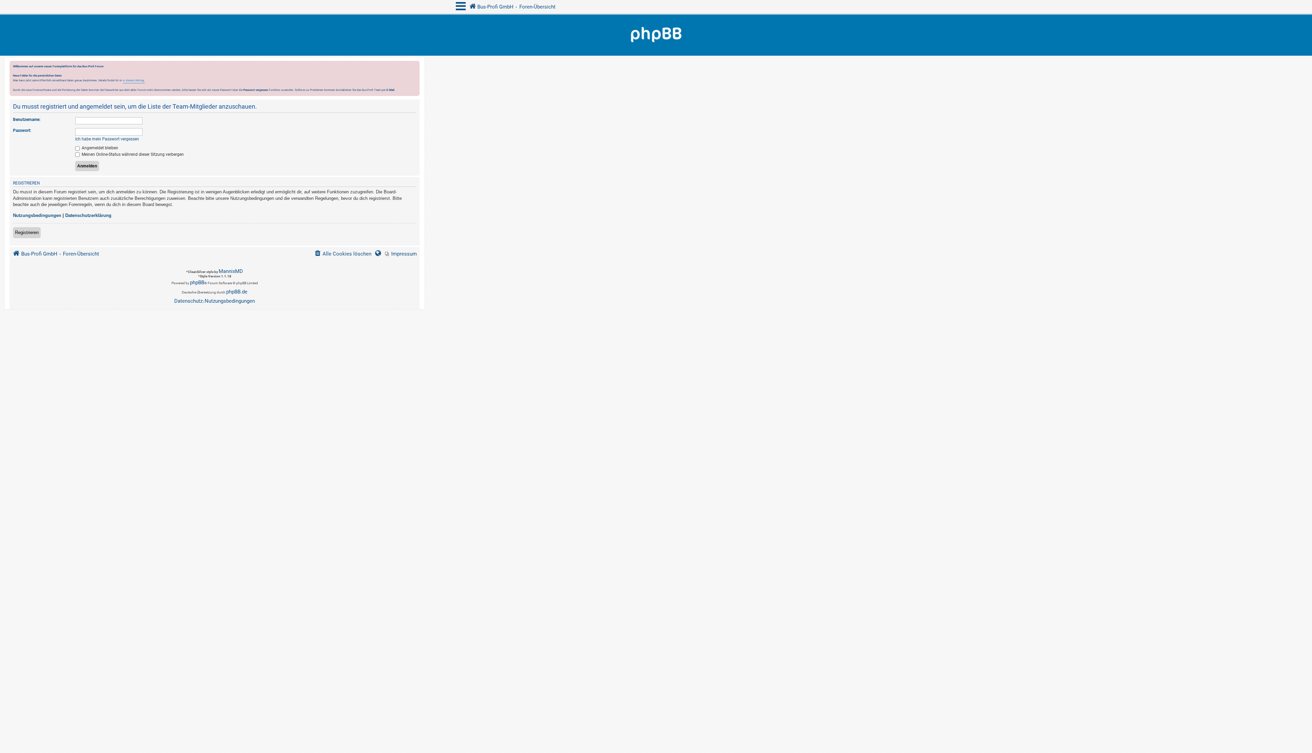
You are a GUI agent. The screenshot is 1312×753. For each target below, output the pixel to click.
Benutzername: (26, 119)
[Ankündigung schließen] (415, 67)
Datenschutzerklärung (88, 215)
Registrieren (27, 232)
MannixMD (231, 271)
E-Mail (390, 90)
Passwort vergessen (255, 90)
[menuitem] (401, 254)
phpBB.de (236, 292)
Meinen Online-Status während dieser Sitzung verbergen (132, 154)
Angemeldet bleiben (99, 148)
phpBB (197, 282)
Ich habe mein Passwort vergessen (107, 139)
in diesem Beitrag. (134, 80)
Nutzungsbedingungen (37, 215)
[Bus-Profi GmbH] (656, 35)
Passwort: (22, 130)
